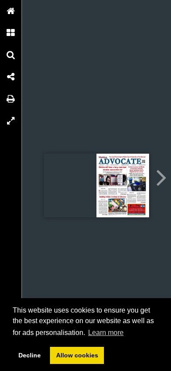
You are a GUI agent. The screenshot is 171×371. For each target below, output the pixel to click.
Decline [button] (29, 355)
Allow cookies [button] (77, 355)
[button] (11, 11)
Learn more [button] (106, 332)
